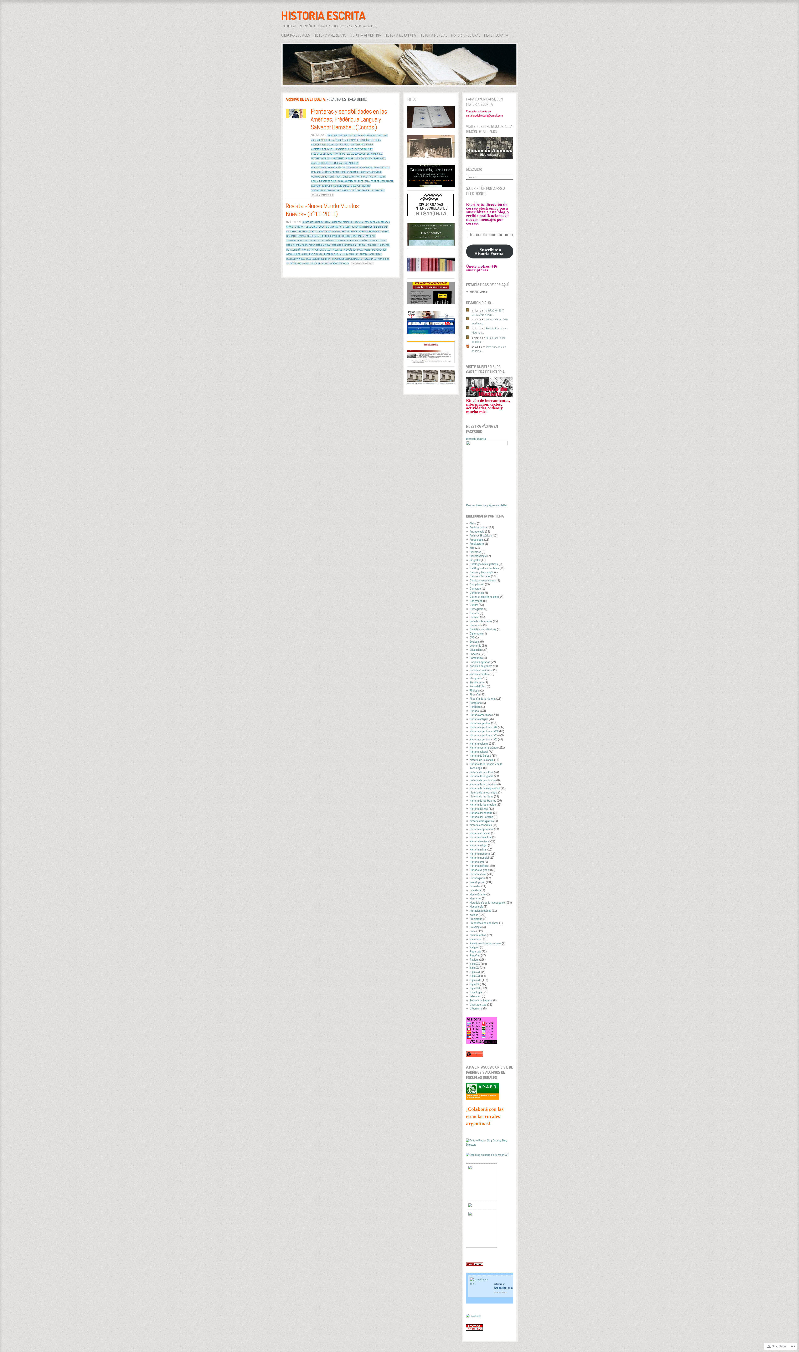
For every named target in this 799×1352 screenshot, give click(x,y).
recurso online (478, 935)
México (385, 167)
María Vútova (323, 245)
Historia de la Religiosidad (485, 788)
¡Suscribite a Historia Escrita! (489, 251)
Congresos (476, 601)
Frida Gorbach (349, 231)
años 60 (338, 135)
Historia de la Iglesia (481, 776)
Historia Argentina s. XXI (483, 739)
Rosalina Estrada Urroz (350, 181)
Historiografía (496, 35)
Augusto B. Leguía (371, 140)
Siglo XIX (315, 263)
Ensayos (475, 654)
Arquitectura (477, 543)
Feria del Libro (478, 686)
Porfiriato (361, 176)
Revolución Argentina (318, 258)
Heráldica (475, 707)
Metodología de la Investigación (488, 902)
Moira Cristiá (332, 172)
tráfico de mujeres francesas (356, 190)
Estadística (476, 658)
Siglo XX (366, 185)
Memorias (475, 898)
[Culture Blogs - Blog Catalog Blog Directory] (489, 1144)
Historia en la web (480, 833)
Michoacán (384, 245)
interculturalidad (352, 236)
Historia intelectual (480, 837)
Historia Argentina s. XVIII (484, 731)
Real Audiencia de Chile (323, 181)
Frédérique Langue (321, 153)
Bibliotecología (478, 556)
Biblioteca (475, 552)
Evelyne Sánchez (363, 149)
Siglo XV (474, 968)
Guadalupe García (296, 236)
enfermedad (381, 226)
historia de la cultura (481, 772)
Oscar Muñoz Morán (297, 254)
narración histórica (480, 911)
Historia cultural (479, 752)
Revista (474, 959)
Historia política (479, 866)
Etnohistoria (477, 682)
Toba (324, 263)
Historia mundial (433, 35)
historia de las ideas (481, 796)
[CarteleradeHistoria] (489, 396)
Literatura (475, 890)
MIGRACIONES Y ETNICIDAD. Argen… (487, 313)
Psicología (476, 927)
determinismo (333, 226)
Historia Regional (465, 35)
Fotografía (476, 703)
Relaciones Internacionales (485, 943)
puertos (373, 176)
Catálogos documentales (484, 568)
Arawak (359, 222)
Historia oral (477, 862)
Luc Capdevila (351, 162)
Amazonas (308, 222)
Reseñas (475, 955)
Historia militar (478, 849)
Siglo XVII (355, 185)
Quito (383, 176)
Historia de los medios (483, 804)
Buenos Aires (318, 144)
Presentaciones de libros (484, 923)
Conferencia (477, 593)
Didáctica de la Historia (483, 629)
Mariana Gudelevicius (344, 245)
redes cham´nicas (295, 258)
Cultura (474, 605)
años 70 (348, 135)
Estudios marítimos (481, 670)
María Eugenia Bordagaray (300, 245)
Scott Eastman (301, 263)
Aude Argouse (352, 140)
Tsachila (333, 263)
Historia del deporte (481, 813)
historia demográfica (482, 821)
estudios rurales (479, 674)
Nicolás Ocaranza (353, 249)
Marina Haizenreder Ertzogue (364, 167)
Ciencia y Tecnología (482, 572)
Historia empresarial (481, 829)
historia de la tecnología (484, 792)
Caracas (344, 144)
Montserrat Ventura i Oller (316, 249)
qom (371, 254)
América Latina (322, 222)
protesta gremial (333, 254)
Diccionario (476, 625)
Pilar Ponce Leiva (345, 176)
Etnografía (476, 678)
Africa (473, 523)
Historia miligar (478, 845)
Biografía (475, 560)
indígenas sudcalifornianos (370, 158)
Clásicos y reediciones (483, 580)
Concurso (475, 588)
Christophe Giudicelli (323, 149)
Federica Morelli (308, 231)
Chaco (369, 144)
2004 (329, 135)
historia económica (481, 825)
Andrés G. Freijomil (342, 222)
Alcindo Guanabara (364, 135)
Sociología (476, 992)
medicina (371, 245)
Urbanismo (476, 1008)
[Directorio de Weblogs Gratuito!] (474, 1264)
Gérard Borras (375, 153)
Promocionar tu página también (486, 505)
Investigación (477, 882)
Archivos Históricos (481, 535)
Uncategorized (478, 1004)
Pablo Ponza (315, 254)
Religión (474, 947)
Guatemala (313, 236)
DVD (472, 637)
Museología (476, 906)
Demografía (476, 609)
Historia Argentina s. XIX (483, 727)
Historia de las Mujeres (483, 800)
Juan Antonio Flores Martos (301, 240)
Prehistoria (476, 919)
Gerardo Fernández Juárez (373, 231)
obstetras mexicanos (375, 249)
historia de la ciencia (482, 760)
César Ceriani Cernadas (377, 222)
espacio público (344, 149)
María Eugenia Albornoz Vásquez (328, 167)
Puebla (363, 254)
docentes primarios (361, 226)
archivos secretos (321, 140)
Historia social (478, 874)
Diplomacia (476, 633)
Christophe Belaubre (306, 226)
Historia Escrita (323, 15)
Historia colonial (479, 743)
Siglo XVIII (475, 980)
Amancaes (382, 135)
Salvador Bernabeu (321, 185)
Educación (476, 650)
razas (378, 254)
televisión (475, 996)
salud (289, 263)
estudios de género (481, 666)
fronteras (339, 153)
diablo (346, 226)
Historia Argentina (365, 35)
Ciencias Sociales (295, 35)
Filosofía (475, 694)
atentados (338, 140)
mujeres (337, 249)
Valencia (344, 263)
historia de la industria (483, 780)
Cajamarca (332, 144)
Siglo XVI (475, 972)
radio (473, 931)
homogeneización (330, 236)
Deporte (474, 613)
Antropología (477, 531)
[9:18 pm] (296, 113)
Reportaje (475, 951)
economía (475, 645)
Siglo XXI (475, 988)
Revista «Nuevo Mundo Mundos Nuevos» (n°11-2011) (322, 210)
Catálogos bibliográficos (484, 564)
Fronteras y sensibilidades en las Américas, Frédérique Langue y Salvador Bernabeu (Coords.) (349, 119)
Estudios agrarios (480, 662)
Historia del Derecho (481, 817)
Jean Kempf (369, 236)
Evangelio (291, 231)
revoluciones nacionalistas (347, 258)
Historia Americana (330, 35)
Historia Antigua (479, 719)
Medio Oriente (478, 894)
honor (349, 158)
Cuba (321, 226)
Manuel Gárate (378, 240)
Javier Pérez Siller (321, 162)
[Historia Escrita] (399, 65)
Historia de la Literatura (483, 784)
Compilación (477, 584)
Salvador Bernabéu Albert (379, 181)
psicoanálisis (351, 254)
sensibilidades (341, 185)
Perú (331, 176)
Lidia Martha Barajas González (352, 240)
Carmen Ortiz (358, 144)
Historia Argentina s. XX (483, 735)
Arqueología (477, 539)
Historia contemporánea (484, 747)
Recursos (475, 939)
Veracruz (380, 190)
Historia (474, 711)
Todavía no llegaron (481, 1000)
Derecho (474, 617)
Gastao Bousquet (356, 153)
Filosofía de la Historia (483, 698)
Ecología (475, 641)
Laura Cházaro (326, 240)
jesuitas (337, 162)
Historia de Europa (400, 35)
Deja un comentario (322, 195)
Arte (472, 548)
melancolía (317, 172)
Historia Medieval (480, 841)
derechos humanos (481, 621)
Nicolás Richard (349, 172)
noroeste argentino (371, 172)
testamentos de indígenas (325, 190)
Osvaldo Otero (319, 176)
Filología (475, 690)
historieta (338, 158)
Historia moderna (480, 853)
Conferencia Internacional (484, 596)
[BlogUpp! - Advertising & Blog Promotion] (470, 1168)
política (474, 915)
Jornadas (475, 886)
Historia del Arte (479, 809)
